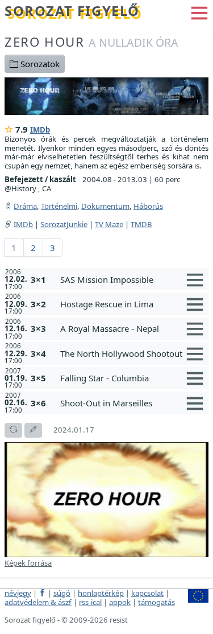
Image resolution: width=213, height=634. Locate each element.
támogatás (156, 602)
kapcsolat (147, 593)
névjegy (18, 593)
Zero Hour (91, 42)
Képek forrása (28, 563)
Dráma (25, 206)
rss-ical (90, 602)
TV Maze (109, 224)
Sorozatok (39, 63)
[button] (199, 12)
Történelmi (59, 206)
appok (120, 602)
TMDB (141, 224)
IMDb (40, 130)
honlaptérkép (101, 593)
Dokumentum (105, 206)
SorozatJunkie (63, 224)
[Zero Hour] (106, 95)
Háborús (148, 206)
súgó (61, 593)
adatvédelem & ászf (38, 602)
